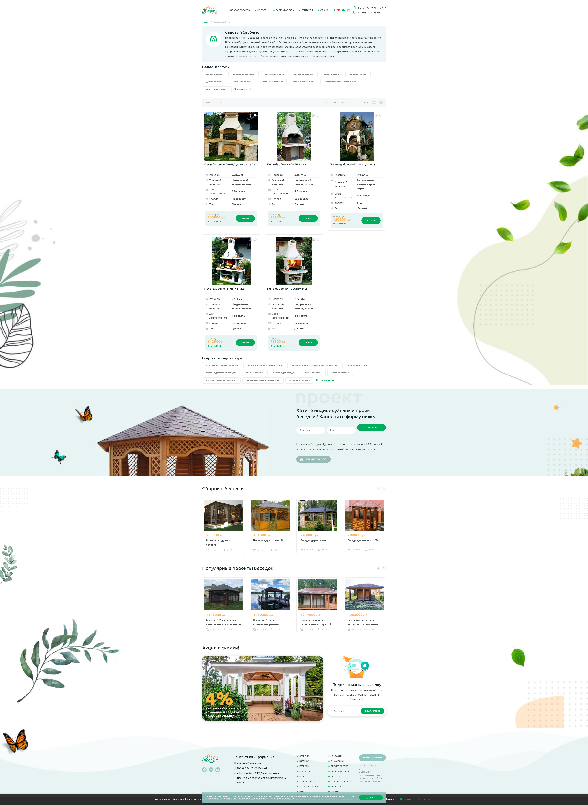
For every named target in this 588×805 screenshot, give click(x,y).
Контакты (307, 10)
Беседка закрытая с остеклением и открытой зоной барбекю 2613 (315, 624)
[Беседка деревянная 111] (317, 515)
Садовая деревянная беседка (221, 380)
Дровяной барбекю (242, 82)
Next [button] (384, 489)
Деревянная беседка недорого (222, 365)
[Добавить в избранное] (255, 115)
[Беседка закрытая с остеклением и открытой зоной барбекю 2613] (317, 594)
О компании (338, 761)
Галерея (335, 791)
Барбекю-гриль (331, 74)
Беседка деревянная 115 (268, 540)
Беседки (304, 756)
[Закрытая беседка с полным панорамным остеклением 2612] (270, 594)
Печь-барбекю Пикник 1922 (224, 288)
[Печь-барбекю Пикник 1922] (231, 261)
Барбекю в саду (214, 74)
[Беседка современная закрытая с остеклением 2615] (364, 594)
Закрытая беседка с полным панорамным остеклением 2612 (266, 624)
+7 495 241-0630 (368, 12)
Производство (340, 766)
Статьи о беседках (341, 781)
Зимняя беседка (313, 373)
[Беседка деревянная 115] (270, 515)
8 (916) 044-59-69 (247, 768)
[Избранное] (338, 10)
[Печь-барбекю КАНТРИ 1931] (294, 136)
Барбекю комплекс (303, 74)
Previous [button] (378, 489)
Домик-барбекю (214, 82)
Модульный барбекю (217, 89)
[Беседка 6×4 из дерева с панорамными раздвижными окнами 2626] (223, 594)
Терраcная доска (309, 786)
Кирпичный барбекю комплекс (340, 82)
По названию (341, 102)
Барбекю (304, 761)
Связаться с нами (372, 758)
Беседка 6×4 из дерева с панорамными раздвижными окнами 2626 (223, 624)
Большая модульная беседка (219, 542)
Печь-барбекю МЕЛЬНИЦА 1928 (353, 164)
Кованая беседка (340, 373)
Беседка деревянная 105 (363, 540)
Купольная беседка (357, 365)
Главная (205, 22)
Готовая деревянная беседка (221, 373)
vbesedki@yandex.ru (249, 763)
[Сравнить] (250, 115)
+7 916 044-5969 (371, 7)
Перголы (304, 766)
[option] (223, 531)
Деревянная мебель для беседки (263, 380)
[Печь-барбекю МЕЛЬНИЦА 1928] (357, 136)
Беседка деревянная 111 (314, 540)
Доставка (336, 776)
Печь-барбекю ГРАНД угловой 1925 (229, 164)
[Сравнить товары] (343, 10)
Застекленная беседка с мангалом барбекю (314, 365)
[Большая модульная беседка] (223, 515)
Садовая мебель (308, 781)
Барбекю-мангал (358, 74)
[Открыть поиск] (333, 10)
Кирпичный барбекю (303, 82)
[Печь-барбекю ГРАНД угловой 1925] (231, 136)
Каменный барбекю (273, 82)
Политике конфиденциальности (325, 796)
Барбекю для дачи (274, 74)
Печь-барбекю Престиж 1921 (288, 288)
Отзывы (325, 10)
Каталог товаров (240, 10)
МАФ (301, 791)
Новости (262, 10)
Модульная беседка (299, 380)
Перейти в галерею (315, 459)
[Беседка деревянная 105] (364, 515)
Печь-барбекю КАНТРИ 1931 (287, 164)
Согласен (371, 798)
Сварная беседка (254, 373)
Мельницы (305, 776)
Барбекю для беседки (244, 74)
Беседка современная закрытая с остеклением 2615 (363, 624)
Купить (245, 218)
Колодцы (304, 771)
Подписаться (372, 711)
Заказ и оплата (285, 10)
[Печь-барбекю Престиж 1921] (294, 261)
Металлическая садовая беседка (265, 365)
